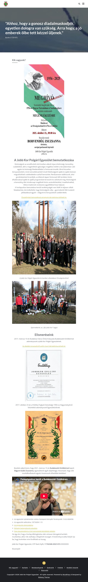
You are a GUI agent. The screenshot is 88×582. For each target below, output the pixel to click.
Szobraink (50, 568)
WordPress (66, 574)
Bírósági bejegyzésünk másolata (25, 528)
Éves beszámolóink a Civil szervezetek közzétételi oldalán (34, 531)
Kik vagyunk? (13, 568)
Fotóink (60, 568)
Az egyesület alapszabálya (23, 525)
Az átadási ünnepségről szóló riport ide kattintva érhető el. (44, 346)
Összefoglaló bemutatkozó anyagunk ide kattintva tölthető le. (44, 197)
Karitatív (25, 568)
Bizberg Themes (44, 577)
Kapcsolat (44, 570)
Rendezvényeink (37, 568)
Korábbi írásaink (72, 568)
